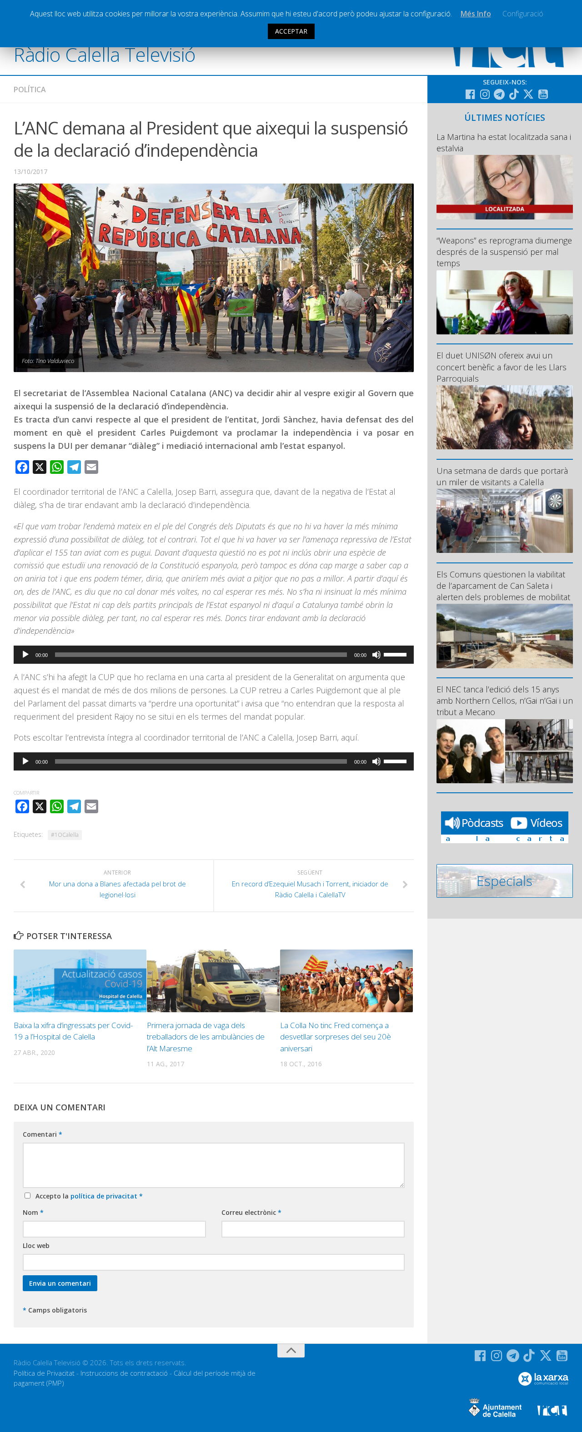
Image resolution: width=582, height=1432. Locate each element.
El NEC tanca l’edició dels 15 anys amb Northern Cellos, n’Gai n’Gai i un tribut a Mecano (504, 700)
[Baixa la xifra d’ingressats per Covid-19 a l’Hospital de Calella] (80, 981)
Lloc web (36, 1245)
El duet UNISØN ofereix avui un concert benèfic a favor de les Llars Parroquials (501, 366)
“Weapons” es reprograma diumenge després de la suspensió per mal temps (504, 251)
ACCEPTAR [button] (291, 31)
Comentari (42, 1134)
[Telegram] (499, 94)
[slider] (396, 654)
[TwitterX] (528, 94)
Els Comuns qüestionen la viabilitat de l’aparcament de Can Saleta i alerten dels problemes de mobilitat (503, 585)
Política (30, 89)
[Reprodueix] (25, 654)
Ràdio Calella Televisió (105, 54)
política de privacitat (104, 1196)
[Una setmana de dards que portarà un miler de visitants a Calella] (504, 521)
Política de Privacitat (44, 1372)
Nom (33, 1212)
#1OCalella (65, 835)
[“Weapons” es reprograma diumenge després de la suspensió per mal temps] (504, 302)
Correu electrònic (251, 1212)
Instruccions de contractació (124, 1372)
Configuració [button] (522, 14)
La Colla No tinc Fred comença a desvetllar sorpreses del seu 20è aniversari (335, 1037)
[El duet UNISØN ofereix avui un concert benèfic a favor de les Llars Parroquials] (504, 417)
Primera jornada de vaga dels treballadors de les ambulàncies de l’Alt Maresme (206, 1037)
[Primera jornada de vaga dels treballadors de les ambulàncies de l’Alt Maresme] (213, 981)
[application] (214, 655)
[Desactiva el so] (376, 654)
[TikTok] (513, 94)
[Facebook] (470, 94)
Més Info (476, 14)
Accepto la (87, 1196)
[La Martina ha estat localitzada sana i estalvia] (504, 187)
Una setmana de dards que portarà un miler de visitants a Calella (502, 476)
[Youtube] (542, 94)
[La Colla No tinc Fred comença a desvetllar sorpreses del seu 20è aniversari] (346, 981)
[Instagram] (484, 94)
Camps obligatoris (55, 1310)
